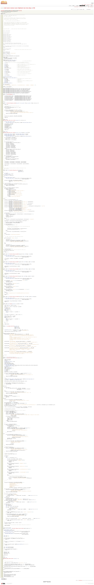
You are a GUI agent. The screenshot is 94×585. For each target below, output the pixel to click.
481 (2, 361)
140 (2, 114)
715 (2, 530)
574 (2, 428)
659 (2, 490)
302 (2, 232)
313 (2, 240)
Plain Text (44, 582)
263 (2, 203)
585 (2, 436)
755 (2, 559)
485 (2, 364)
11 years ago (20, 10)
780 (2, 577)
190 (2, 150)
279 (2, 215)
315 (2, 241)
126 (2, 104)
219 (2, 171)
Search (91, 5)
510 (2, 382)
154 (2, 124)
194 (2, 153)
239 (2, 186)
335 (2, 256)
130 (2, 107)
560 (2, 418)
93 (2, 80)
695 (2, 516)
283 (2, 218)
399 (2, 302)
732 (2, 542)
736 (2, 545)
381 (2, 289)
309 (2, 237)
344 (2, 262)
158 (2, 127)
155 (2, 125)
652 (2, 485)
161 (2, 129)
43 (2, 45)
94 (2, 81)
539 (2, 403)
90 (2, 78)
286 (2, 220)
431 (2, 325)
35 (2, 39)
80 (2, 71)
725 (2, 537)
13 (2, 23)
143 (2, 116)
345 (2, 263)
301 (2, 231)
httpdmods (20, 7)
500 (2, 375)
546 (2, 408)
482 (2, 362)
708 (2, 525)
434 (2, 327)
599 (2, 446)
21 (2, 29)
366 (2, 278)
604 (2, 450)
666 (2, 495)
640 (2, 476)
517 (2, 387)
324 (2, 248)
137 (2, 112)
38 (2, 41)
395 (2, 299)
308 (2, 236)
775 (2, 573)
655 (2, 487)
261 (2, 202)
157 (2, 126)
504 (2, 378)
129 (2, 106)
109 (2, 92)
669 (2, 497)
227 (2, 177)
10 (2, 21)
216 (2, 169)
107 (2, 90)
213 (2, 167)
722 (2, 535)
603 (2, 449)
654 (2, 486)
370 (2, 281)
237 (2, 184)
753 (2, 557)
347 (2, 264)
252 (2, 195)
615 (2, 458)
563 (2, 420)
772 (2, 571)
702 (2, 521)
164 (2, 131)
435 (2, 328)
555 (2, 414)
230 (2, 179)
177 (2, 141)
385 (2, 292)
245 (2, 190)
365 (2, 277)
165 (2, 132)
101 (2, 86)
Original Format (49, 582)
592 (2, 441)
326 (2, 249)
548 (2, 409)
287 (2, 221)
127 (2, 105)
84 (2, 74)
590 (2, 440)
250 (2, 194)
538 (2, 402)
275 (2, 212)
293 (2, 225)
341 (2, 260)
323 (2, 247)
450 (2, 339)
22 (2, 30)
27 (2, 33)
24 (2, 31)
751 (2, 556)
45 (2, 46)
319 (2, 244)
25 (2, 32)
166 (2, 133)
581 (2, 433)
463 (2, 348)
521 (2, 390)
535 (2, 400)
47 (2, 48)
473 (2, 355)
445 (2, 335)
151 (2, 122)
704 (2, 522)
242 (2, 188)
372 (2, 282)
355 (2, 270)
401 (2, 303)
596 (2, 444)
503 (2, 377)
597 (2, 445)
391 (2, 296)
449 (2, 338)
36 (2, 40)
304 (2, 233)
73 (2, 66)
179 (2, 142)
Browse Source (82, 5)
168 (2, 134)
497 (2, 373)
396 (2, 300)
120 (2, 100)
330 (2, 252)
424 (2, 320)
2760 (34, 7)
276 (2, 213)
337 (2, 257)
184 (2, 146)
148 (2, 120)
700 (2, 519)
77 (2, 69)
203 (2, 160)
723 (2, 536)
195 (2, 154)
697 (2, 517)
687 (2, 510)
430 (2, 324)
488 (2, 366)
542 (2, 405)
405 (2, 306)
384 (2, 291)
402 (2, 304)
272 (2, 210)
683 (2, 507)
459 (2, 345)
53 (2, 52)
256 (2, 198)
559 (2, 417)
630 (2, 469)
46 (2, 47)
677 (2, 503)
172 (2, 137)
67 (2, 62)
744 (2, 551)
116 (2, 97)
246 (2, 191)
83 (2, 73)
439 (2, 331)
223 (2, 174)
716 (2, 531)
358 (2, 272)
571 (2, 426)
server (8, 7)
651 (2, 484)
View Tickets (87, 5)
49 (2, 49)
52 (2, 51)
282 (2, 217)
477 (2, 358)
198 (2, 156)
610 (2, 454)
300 (2, 230)
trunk (5, 7)
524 (2, 392)
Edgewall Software (9, 583)
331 (2, 253)
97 (2, 83)
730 (2, 541)
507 (2, 380)
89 (2, 77)
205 (2, 161)
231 (2, 180)
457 (2, 344)
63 (2, 59)
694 (2, 515)
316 (2, 242)
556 (2, 415)
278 (2, 214)
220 (2, 172)
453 (2, 341)
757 (2, 560)
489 (2, 367)
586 (2, 437)
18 (2, 27)
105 (2, 89)
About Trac (88, 4)
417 (2, 315)
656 (2, 488)
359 (2, 273)
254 (2, 197)
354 (2, 269)
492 (2, 369)
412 (2, 311)
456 (2, 343)
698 (2, 518)
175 (2, 139)
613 (2, 456)
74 (2, 67)
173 (2, 138)
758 (2, 561)
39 (2, 42)
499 (2, 374)
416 (2, 314)
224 (2, 175)
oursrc (16, 7)
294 (2, 226)
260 (2, 201)
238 (2, 185)
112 (2, 94)
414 (2, 313)
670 (2, 498)
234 (2, 182)
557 (2, 416)
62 (2, 58)
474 (2, 356)
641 (2, 477)
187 (2, 148)
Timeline (73, 5)
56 (2, 54)
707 (2, 524)
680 (2, 505)
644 (2, 479)
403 (2, 305)
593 (2, 442)
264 (2, 204)
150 (2, 121)
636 (2, 473)
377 (2, 286)
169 (2, 135)
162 (2, 130)
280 (2, 216)
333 (2, 254)
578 (2, 431)
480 (2, 360)
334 (2, 255)
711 (2, 527)
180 (2, 143)
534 (2, 399)
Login (82, 4)
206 (2, 162)
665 (2, 494)
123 (2, 102)
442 (2, 333)
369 (2, 280)
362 (2, 275)
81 (2, 72)
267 (2, 206)
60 (2, 57)
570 (2, 425)
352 (2, 268)
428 (2, 323)
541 (2, 404)
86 (2, 75)
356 (2, 271)
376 (2, 285)
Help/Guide (85, 4)
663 (2, 493)
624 (2, 464)
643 (2, 478)
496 (2, 372)
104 (2, 88)
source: (2, 7)
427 (2, 322)
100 (2, 85)
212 (2, 166)
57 (2, 55)
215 (2, 168)
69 (2, 63)
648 (2, 482)
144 (2, 117)
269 (2, 208)
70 (2, 64)
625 (2, 465)
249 (2, 193)
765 (2, 566)
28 (2, 34)
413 (2, 312)
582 (2, 434)
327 (2, 250)
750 (2, 555)
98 (2, 84)
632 (2, 470)
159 (2, 128)
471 (2, 354)
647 (2, 481)
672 (2, 499)
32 (2, 37)
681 (2, 506)
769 (2, 569)
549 (2, 410)
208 (2, 163)
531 (2, 397)
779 (2, 576)
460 (2, 346)
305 (2, 234)
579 (2, 432)
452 (2, 340)
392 (2, 297)
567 (2, 423)
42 (2, 44)
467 (2, 351)
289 (2, 222)
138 (2, 113)
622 (2, 463)
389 (2, 295)
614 (2, 457)
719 (2, 533)
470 (2, 353)
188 (2, 149)
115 (2, 96)
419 (2, 316)
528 (2, 395)
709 (2, 526)
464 (2, 349)
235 (2, 183)
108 (2, 91)
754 (2, 558)
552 (2, 412)
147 (2, 119)
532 (2, 398)
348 (2, 265)
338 (2, 258)
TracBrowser (80, 580)
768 (2, 568)
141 (2, 115)
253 (2, 196)
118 (2, 98)
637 (2, 474)
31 (2, 36)
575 (2, 429)
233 (2, 181)
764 (2, 565)
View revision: (80, 9)
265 (2, 205)
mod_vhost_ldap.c (28, 7)
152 (2, 123)
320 (2, 245)
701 (2, 520)
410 (2, 310)
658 (2, 489)
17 (2, 26)
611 (2, 455)
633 (2, 471)
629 (2, 468)
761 (2, 563)
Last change (2, 10)
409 (2, 309)
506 (2, 379)
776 (2, 574)
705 (2, 523)
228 (2, 178)
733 (2, 543)
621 (2, 462)
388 (2, 294)
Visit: (71, 9)
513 (2, 384)
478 (2, 359)
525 (2, 393)
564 (2, 421)
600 (2, 447)
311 (2, 238)
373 (2, 283)
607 (2, 452)
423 (2, 319)
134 (2, 110)
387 (2, 293)
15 (2, 25)
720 (2, 534)
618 (2, 460)
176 (2, 140)
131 (2, 108)
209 (2, 164)
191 (2, 151)
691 (2, 513)
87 (2, 76)
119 (2, 99)
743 (2, 550)
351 (2, 267)
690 (2, 512)
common (12, 7)
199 (2, 157)
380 (2, 288)
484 (2, 363)
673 (2, 500)
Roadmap (77, 5)
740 (2, 548)
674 (2, 501)
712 (2, 528)
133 (2, 109)
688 (2, 511)
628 (2, 467)
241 (2, 187)
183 (2, 145)
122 (2, 101)
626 (2, 466)
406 (2, 307)
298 (2, 229)
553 (2, 413)
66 (2, 61)
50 (2, 50)
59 (2, 56)
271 (2, 209)
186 (2, 147)
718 (2, 532)
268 (2, 207)
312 (2, 239)
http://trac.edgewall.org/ (91, 583)
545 (2, 407)
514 (2, 385)
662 (2, 492)
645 (2, 480)
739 (2, 547)
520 (2, 389)
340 (2, 259)
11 (2, 22)
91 (2, 79)
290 (2, 223)
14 (2, 24)
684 (2, 508)
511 (2, 383)
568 (2, 424)
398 (2, 301)
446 (2, 336)
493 (2, 370)
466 (2, 350)
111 (2, 93)
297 (2, 228)
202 (2, 159)
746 (2, 552)
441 (2, 332)
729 (2, 540)
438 (2, 330)
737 (2, 546)
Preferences (91, 4)
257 (2, 199)
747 (2, 553)
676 (2, 502)
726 (2, 538)
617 (2, 459)
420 (2, 317)
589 (2, 439)
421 (2, 318)
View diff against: (89, 9)
